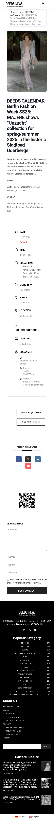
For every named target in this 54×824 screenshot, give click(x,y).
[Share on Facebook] (19, 459)
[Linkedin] (38, 459)
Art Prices (14, 15)
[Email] (28, 466)
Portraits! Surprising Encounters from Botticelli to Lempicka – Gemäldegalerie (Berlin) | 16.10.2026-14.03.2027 (19, 766)
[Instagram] (24, 630)
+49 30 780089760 (28, 372)
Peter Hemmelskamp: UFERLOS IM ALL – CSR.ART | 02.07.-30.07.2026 (21, 798)
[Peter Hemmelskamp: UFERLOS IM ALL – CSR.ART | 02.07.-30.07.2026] (46, 800)
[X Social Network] (28, 459)
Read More (25, 290)
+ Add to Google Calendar (31, 413)
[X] (30, 630)
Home (13, 12)
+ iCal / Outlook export (31, 422)
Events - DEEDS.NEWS (26, 12)
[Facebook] (19, 630)
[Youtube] (35, 630)
